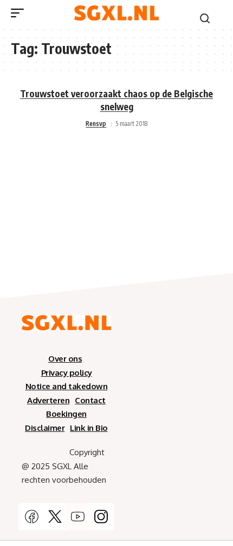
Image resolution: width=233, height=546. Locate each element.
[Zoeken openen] (204, 18)
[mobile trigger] (20, 13)
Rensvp (96, 123)
